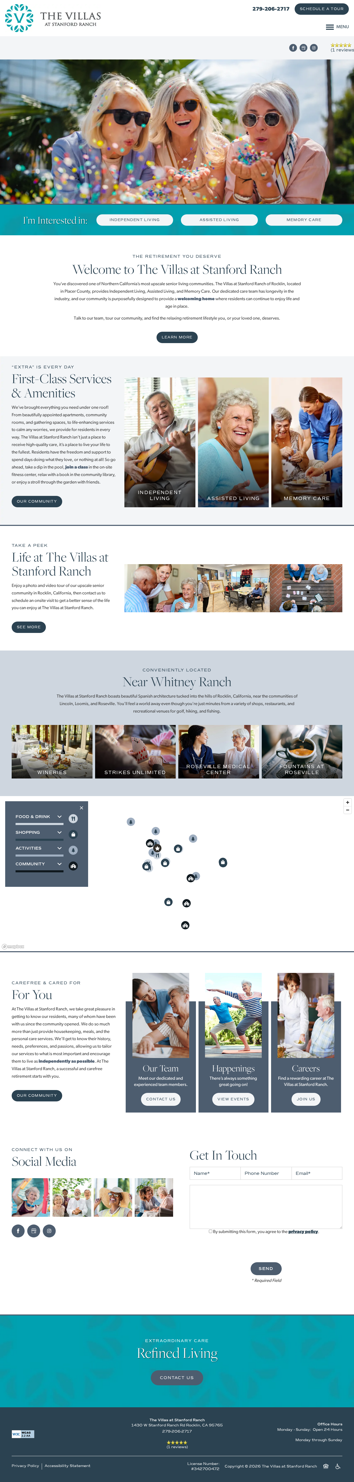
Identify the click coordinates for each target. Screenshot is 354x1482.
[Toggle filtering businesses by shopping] (73, 834)
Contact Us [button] (177, 1377)
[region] (177, 873)
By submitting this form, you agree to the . (266, 1232)
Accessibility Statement (67, 1466)
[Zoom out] (347, 810)
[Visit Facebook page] (293, 48)
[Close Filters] (81, 808)
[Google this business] (303, 48)
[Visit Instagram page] (314, 48)
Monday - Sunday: (294, 1429)
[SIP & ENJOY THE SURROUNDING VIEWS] (52, 770)
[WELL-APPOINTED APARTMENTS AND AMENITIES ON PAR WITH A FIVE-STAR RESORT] (159, 490)
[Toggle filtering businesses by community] (73, 866)
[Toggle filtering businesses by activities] (73, 850)
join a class (76, 467)
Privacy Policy (25, 1466)
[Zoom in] (347, 802)
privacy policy (303, 1232)
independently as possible (67, 1061)
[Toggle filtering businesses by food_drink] (73, 818)
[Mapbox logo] (13, 947)
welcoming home (196, 299)
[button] (322, 9)
